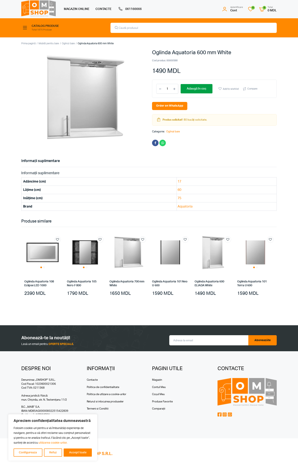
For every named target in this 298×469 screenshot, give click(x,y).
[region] (52, 437)
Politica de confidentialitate (103, 387)
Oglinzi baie (68, 43)
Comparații (158, 408)
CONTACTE (103, 9)
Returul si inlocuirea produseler (105, 401)
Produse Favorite (162, 401)
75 (179, 198)
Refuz (53, 452)
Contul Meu (159, 387)
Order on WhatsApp (169, 105)
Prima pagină (28, 43)
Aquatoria (185, 206)
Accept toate (78, 452)
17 (179, 181)
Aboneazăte (262, 340)
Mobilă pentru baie (49, 43)
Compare (252, 89)
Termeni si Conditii (97, 408)
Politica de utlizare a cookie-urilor (106, 394)
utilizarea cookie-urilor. (53, 442)
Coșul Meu (158, 394)
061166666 (133, 9)
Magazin (157, 380)
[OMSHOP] (38, 8)
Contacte (92, 380)
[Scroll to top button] (289, 460)
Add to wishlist (231, 89)
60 (179, 189)
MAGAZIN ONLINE (76, 9)
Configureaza (28, 452)
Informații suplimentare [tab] (40, 161)
